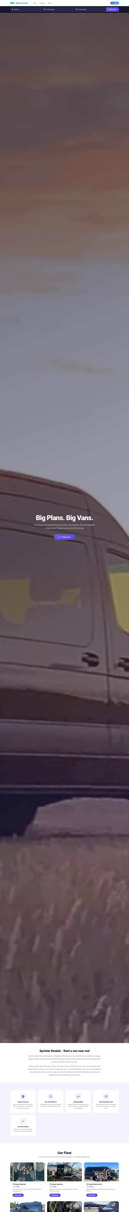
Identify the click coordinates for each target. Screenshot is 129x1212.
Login (114, 3)
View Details (18, 1195)
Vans (34, 3)
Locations (42, 3)
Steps (49, 3)
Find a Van (112, 9)
